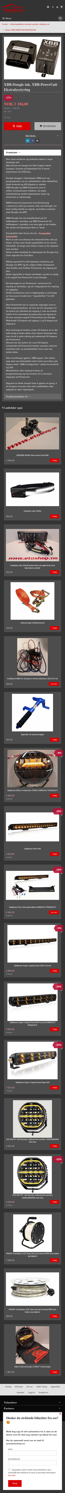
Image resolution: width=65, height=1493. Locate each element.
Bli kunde (19, 1387)
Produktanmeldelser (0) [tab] (17, 396)
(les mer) (11, 1475)
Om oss (29, 1387)
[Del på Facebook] (32, 141)
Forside (5, 24)
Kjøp (19, 126)
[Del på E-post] (37, 141)
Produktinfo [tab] (11, 152)
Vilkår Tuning (41, 1387)
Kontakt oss (43, 1393)
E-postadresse (14, 1459)
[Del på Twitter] (28, 141)
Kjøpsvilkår (55, 1387)
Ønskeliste (49, 126)
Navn (10, 1449)
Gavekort (20, 1393)
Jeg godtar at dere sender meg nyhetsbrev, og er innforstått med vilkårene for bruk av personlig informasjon (32, 1472)
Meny (8, 18)
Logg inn (31, 1393)
